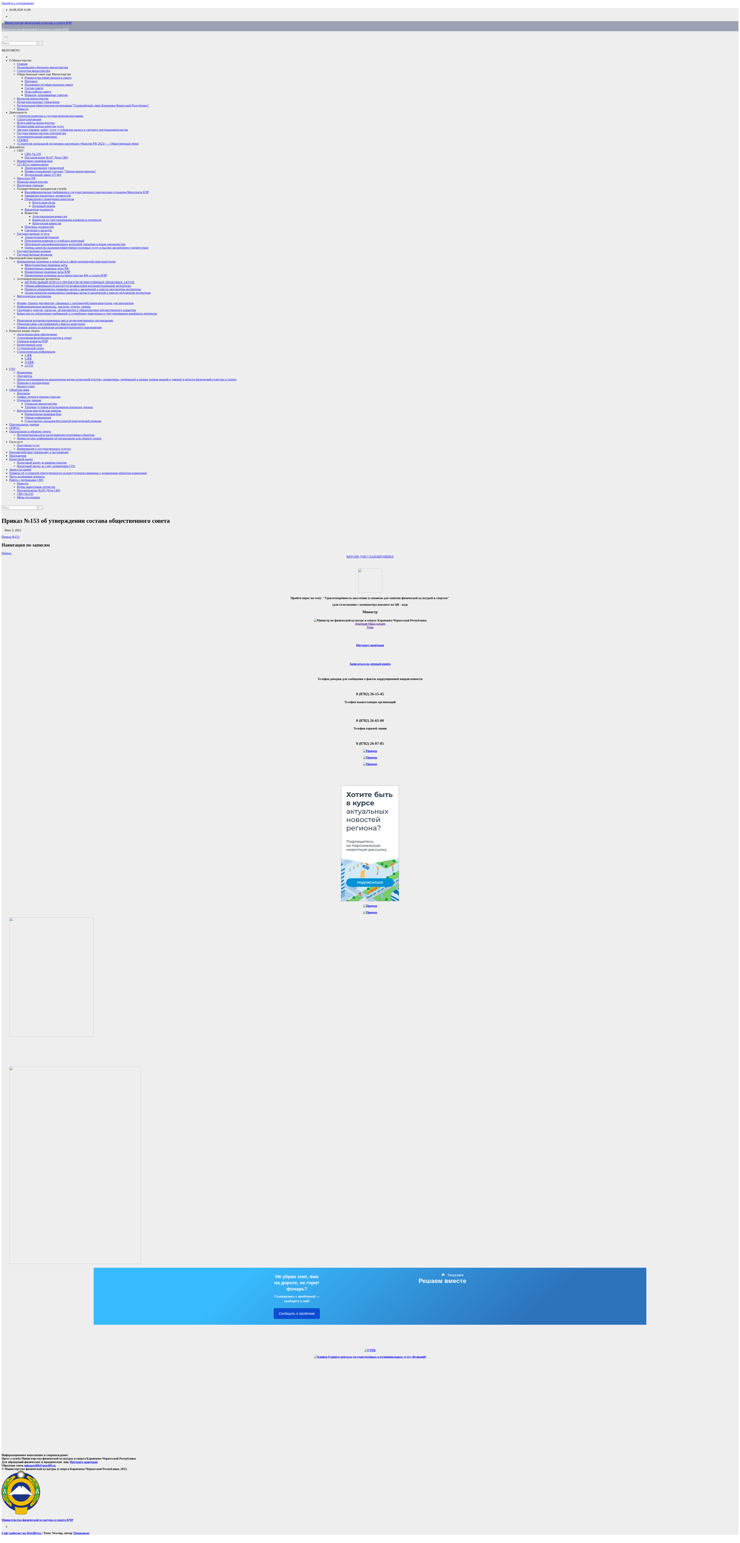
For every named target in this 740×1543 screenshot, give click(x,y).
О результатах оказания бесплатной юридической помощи (63, 421)
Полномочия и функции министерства (42, 67)
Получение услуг (28, 445)
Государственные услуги (33, 233)
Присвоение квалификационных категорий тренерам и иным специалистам (75, 244)
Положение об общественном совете (49, 84)
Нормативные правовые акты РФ (47, 268)
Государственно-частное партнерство (41, 133)
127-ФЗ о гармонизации (33, 164)
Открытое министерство (41, 403)
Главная (22, 63)
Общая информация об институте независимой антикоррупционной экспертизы (78, 285)
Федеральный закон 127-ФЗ (43, 174)
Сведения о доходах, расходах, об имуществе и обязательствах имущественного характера (76, 310)
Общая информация (38, 417)
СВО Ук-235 (33, 154)
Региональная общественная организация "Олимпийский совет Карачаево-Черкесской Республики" (83, 105)
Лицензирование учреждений (44, 168)
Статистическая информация (36, 351)
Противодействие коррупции (28, 258)
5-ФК (28, 358)
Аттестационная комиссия (49, 216)
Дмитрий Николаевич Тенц (370, 625)
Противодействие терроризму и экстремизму (39, 452)
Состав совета (34, 88)
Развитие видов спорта (24, 330)
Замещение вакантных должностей (48, 195)
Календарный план (29, 344)
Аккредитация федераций (42, 237)
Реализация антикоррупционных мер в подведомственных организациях (65, 320)
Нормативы (24, 372)
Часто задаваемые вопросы (27, 476)
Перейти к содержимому (18, 3)
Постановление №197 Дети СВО (46, 157)
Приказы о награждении (33, 382)
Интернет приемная (84, 1462)
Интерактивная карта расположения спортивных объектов (55, 435)
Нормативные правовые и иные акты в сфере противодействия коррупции (66, 261)
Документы (16, 147)
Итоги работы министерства (36, 122)
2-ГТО (29, 365)
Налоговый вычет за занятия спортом (41, 462)
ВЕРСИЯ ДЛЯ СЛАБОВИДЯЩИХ (370, 556)
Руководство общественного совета (48, 77)
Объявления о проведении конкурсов (49, 199)
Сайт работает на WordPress (22, 1533)
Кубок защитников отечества (36, 487)
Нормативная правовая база (43, 414)
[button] (3, 39)
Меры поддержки (28, 497)
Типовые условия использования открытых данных (59, 407)
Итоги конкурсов (43, 202)
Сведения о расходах (38, 230)
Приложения (17, 455)
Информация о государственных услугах (44, 448)
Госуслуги (16, 441)
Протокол (31, 81)
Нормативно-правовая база (35, 161)
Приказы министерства (32, 181)
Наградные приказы (30, 185)
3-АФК (29, 362)
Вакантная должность (39, 209)
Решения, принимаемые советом (46, 95)
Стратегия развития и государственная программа (50, 116)
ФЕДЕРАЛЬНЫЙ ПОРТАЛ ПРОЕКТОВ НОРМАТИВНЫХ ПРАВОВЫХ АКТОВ (79, 282)
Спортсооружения (29, 119)
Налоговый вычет (21, 459)
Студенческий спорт (30, 348)
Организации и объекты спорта (30, 431)
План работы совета (38, 91)
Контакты (23, 393)
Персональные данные (24, 424)
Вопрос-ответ (26, 386)
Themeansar (81, 1533)
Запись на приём (20, 469)
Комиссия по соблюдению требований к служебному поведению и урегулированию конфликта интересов (87, 313)
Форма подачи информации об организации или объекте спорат (59, 438)
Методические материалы (34, 296)
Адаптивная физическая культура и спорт (44, 337)
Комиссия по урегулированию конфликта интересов (66, 220)
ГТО (12, 369)
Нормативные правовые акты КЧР (47, 272)
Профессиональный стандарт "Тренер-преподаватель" (60, 171)
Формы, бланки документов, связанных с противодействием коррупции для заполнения (75, 303)
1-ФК (28, 355)
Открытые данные (29, 400)
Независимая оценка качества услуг (40, 126)
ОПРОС (14, 428)
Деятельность (18, 112)
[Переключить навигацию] (6, 37)
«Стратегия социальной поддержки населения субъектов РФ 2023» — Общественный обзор (78, 143)
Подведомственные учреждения (38, 102)
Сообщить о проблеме (297, 1313)
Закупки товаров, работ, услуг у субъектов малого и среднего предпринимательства (72, 129)
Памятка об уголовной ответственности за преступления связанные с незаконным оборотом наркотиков (78, 473)
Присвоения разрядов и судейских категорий (54, 240)
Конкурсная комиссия (46, 223)
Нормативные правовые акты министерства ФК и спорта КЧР (66, 275)
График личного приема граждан (39, 396)
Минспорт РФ (26, 178)
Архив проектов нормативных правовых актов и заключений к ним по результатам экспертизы (88, 292)
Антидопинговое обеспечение (37, 334)
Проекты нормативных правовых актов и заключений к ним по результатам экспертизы (83, 289)
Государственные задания (34, 251)
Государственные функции (34, 254)
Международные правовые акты (46, 265)
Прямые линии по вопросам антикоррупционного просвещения (59, 327)
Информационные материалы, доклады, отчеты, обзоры (54, 306)
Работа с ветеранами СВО (26, 480)
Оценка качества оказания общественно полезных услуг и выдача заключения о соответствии (86, 247)
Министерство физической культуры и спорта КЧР (35, 29)
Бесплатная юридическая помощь (39, 410)
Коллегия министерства (32, 98)
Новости (22, 109)
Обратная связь (19, 389)
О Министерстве (20, 60)
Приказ (7, 553)
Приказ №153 (10, 536)
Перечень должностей (39, 226)
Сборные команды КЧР (32, 341)
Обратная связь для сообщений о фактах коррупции (51, 324)
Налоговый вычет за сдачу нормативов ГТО (46, 466)
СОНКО (22, 140)
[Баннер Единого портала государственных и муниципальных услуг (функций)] (370, 1356)
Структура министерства (33, 70)
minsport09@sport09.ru (40, 1465)
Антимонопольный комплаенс (37, 136)
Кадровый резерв (43, 206)
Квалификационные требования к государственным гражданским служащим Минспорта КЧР (87, 192)
